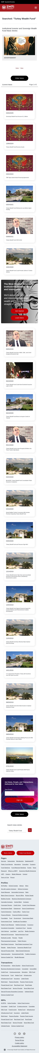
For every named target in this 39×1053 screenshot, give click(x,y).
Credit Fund (4, 972)
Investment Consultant (7, 928)
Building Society (5, 898)
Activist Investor (13, 885)
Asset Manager (5, 892)
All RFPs (3, 1003)
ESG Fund (32, 972)
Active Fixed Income (28, 965)
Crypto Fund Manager (28, 905)
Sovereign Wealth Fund (24, 947)
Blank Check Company (7, 895)
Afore (26, 885)
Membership (20, 861)
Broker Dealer (29, 895)
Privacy (12, 877)
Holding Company (21, 924)
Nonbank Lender (6, 937)
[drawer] (36, 7)
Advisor (21, 885)
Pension (14, 937)
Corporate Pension (6, 905)
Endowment (17, 908)
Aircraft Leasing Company (8, 889)
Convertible (33, 969)
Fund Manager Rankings (18, 867)
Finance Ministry (6, 915)
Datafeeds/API (29, 861)
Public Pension (22, 941)
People (21, 937)
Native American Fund (21, 934)
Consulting (25, 864)
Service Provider (17, 988)
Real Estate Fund (6, 988)
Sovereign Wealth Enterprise (27, 871)
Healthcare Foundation (20, 921)
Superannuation (5, 954)
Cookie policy (19, 1043)
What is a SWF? (13, 871)
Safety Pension (11, 947)
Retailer (3, 947)
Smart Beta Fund (29, 988)
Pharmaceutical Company (8, 941)
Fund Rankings (5, 867)
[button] (30, 830)
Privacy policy (19, 1037)
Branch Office (20, 895)
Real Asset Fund (19, 985)
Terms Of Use (19, 1040)
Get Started (21, 311)
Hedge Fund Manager (7, 924)
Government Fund (6, 921)
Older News (19, 78)
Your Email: (8, 789)
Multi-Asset (4, 982)
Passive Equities (14, 982)
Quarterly (32, 864)
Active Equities (16, 965)
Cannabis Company (7, 902)
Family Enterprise (6, 911)
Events (29, 867)
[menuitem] (4, 861)
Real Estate (28, 985)
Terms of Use (5, 877)
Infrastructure (28, 975)
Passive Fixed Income (26, 982)
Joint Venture (5, 931)
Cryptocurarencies (15, 972)
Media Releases (16, 874)
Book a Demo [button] (8, 853)
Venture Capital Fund (7, 995)
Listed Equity (25, 978)
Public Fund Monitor (7, 864)
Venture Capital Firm (7, 957)
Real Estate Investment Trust (23, 944)
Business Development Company (21, 898)
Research (4, 871)
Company (26, 902)
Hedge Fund (18, 975)
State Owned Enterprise (23, 950)
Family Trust (25, 911)
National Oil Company (7, 934)
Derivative (25, 972)
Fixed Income (5, 975)
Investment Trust (21, 928)
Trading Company (30, 954)
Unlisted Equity (29, 991)
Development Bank (6, 908)
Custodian (32, 1006)
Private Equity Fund (7, 985)
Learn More (21, 318)
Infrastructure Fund (6, 978)
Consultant (25, 969)
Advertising (17, 864)
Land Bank (13, 931)
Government (17, 918)
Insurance (30, 924)
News (34, 867)
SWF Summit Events (8, 2)
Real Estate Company (7, 944)
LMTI (2, 874)
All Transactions (5, 965)
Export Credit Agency (28, 908)
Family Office (17, 911)
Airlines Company (23, 889)
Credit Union (17, 905)
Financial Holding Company (20, 915)
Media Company (30, 931)
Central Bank (18, 902)
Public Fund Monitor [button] (25, 853)
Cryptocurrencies (22, 1006)
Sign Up (19, 800)
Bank (26, 892)
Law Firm (20, 931)
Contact (25, 874)
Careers (8, 874)
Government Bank (27, 918)
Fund (10, 918)
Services (3, 861)
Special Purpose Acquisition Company (12, 991)
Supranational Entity (18, 954)
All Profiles (4, 885)
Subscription (11, 861)
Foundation (4, 918)
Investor (29, 928)
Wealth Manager (19, 957)
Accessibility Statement (19, 1046)
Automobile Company (17, 892)
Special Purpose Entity (7, 950)
